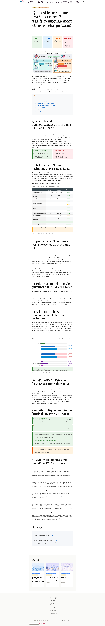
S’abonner (42, 623)
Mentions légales (63, 620)
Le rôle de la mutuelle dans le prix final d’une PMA (44, 103)
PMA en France (53, 610)
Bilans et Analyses (53, 597)
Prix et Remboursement (43, 7)
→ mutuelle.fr (60, 542)
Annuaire (51, 615)
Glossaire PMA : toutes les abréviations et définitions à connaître (66, 579)
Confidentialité (68, 620)
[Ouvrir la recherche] (84, 2)
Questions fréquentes (39, 111)
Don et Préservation (54, 600)
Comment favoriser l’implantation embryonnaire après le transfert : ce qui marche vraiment (38, 580)
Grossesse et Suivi (53, 606)
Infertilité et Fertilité (54, 607)
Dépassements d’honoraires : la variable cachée (44, 101)
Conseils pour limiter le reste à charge (42, 109)
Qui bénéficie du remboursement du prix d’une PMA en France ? (47, 97)
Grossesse (52, 604)
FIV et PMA (35, 7)
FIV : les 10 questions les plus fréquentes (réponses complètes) (52, 579)
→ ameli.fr (52, 535)
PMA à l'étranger (53, 609)
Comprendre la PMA (51, 573)
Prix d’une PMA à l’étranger (40, 107)
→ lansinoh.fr (55, 540)
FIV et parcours (36, 573)
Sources (36, 112)
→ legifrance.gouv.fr (58, 543)
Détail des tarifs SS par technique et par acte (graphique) (46, 99)
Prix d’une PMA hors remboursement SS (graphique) (45, 105)
